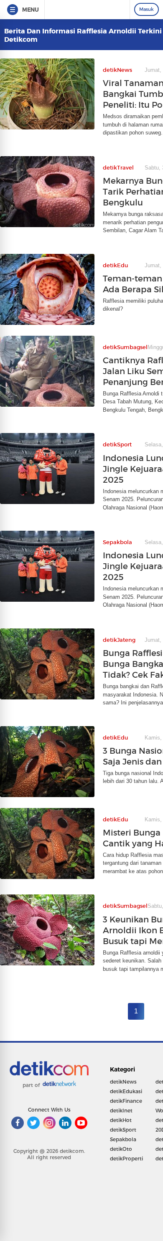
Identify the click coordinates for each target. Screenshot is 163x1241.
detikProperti (126, 1158)
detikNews (123, 1082)
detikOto (121, 1149)
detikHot (121, 1120)
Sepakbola (123, 1139)
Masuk (146, 9)
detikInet (121, 1110)
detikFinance (126, 1101)
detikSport (123, 1130)
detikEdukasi (126, 1091)
